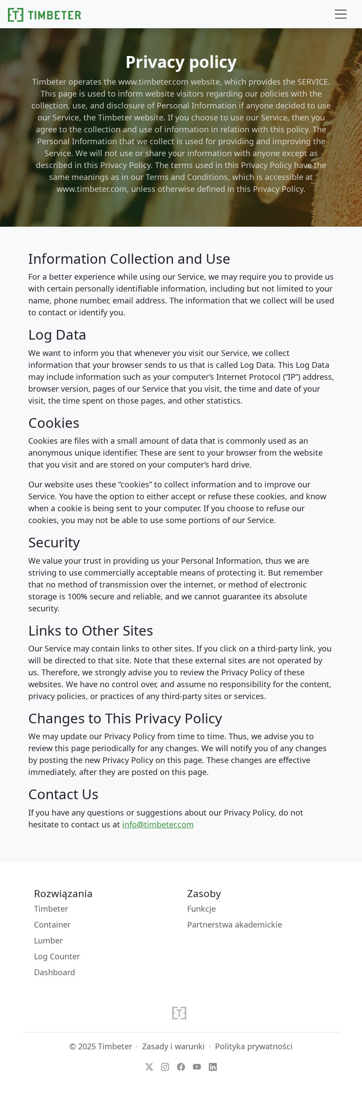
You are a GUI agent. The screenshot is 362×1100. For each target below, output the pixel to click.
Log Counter (57, 956)
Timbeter (51, 908)
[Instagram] (165, 1066)
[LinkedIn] (213, 1066)
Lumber (48, 940)
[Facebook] (181, 1066)
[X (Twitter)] (149, 1066)
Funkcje (201, 908)
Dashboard (54, 972)
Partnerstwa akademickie (234, 924)
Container (52, 924)
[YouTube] (197, 1066)
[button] (340, 14)
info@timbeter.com (158, 824)
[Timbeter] (44, 14)
